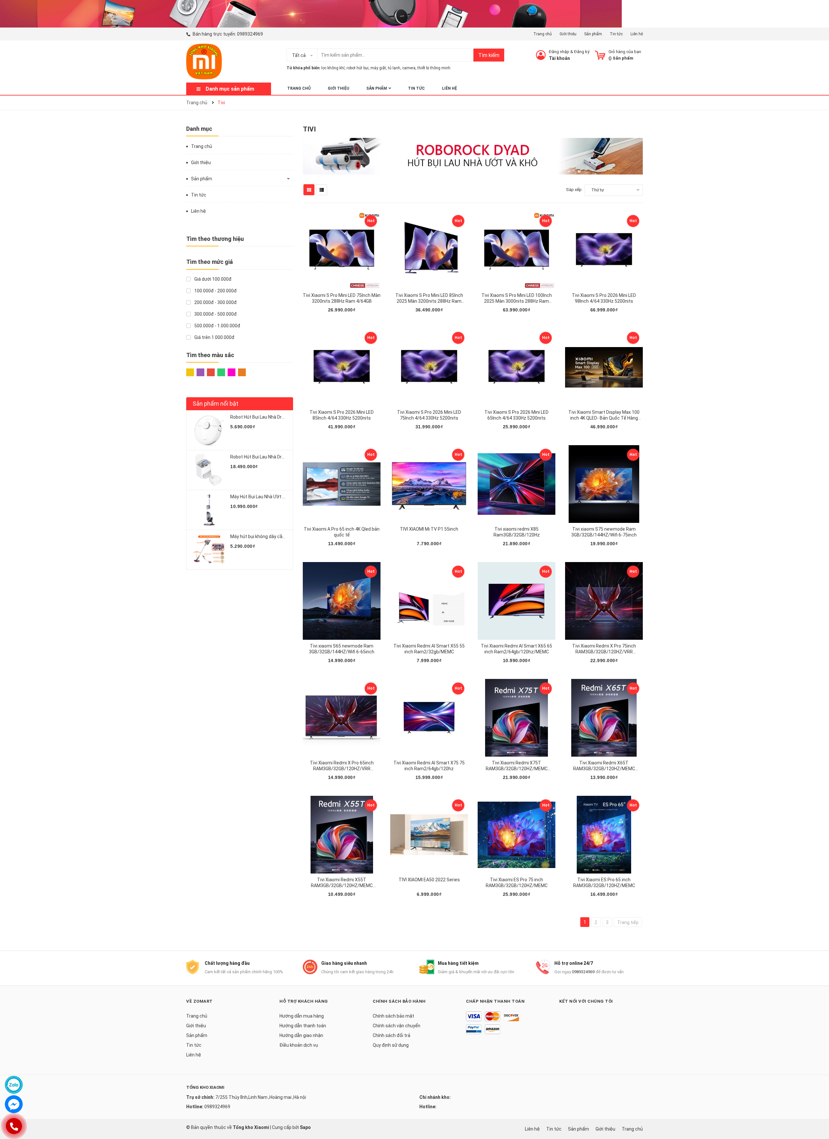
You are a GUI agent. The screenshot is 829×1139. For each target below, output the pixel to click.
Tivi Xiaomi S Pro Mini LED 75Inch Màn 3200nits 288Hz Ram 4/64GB (341, 298)
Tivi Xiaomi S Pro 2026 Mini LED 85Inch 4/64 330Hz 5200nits (342, 415)
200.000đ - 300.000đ (215, 302)
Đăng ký (581, 51)
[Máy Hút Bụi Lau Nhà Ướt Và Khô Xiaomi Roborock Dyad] (209, 510)
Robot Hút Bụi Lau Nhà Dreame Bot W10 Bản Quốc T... (285, 456)
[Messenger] (14, 1104)
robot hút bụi (357, 68)
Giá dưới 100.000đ (212, 279)
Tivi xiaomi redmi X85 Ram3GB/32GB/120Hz (517, 531)
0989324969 (250, 34)
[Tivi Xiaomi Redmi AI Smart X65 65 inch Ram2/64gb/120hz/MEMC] (516, 601)
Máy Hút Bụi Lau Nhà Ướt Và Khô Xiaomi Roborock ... (283, 496)
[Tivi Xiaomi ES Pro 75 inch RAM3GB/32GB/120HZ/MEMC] (516, 835)
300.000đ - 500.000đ (215, 314)
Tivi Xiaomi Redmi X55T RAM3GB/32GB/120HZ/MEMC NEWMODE (342, 885)
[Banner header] (311, 13)
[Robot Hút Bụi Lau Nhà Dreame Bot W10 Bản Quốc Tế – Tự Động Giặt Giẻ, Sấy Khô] (209, 470)
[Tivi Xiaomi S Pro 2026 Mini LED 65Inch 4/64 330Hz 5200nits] (516, 367)
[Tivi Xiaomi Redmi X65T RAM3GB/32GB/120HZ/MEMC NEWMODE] (604, 718)
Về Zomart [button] (199, 1001)
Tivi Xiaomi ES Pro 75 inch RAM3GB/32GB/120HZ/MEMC (517, 882)
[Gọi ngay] (14, 1126)
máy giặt (378, 68)
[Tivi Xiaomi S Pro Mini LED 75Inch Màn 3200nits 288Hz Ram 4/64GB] (341, 250)
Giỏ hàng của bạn (624, 51)
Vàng (191, 374)
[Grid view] (308, 189)
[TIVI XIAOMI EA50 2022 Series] (429, 835)
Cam (243, 374)
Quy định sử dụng (391, 1045)
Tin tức (616, 34)
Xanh (222, 374)
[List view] (321, 189)
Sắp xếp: (574, 189)
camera (408, 68)
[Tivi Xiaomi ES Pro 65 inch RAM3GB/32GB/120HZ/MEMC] (604, 835)
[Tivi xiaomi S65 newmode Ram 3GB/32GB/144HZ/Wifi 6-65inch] (341, 601)
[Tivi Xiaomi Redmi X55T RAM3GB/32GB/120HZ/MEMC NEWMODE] (341, 835)
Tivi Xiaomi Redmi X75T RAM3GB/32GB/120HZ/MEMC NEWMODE (517, 768)
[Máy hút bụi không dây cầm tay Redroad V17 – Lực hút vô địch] (209, 550)
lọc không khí (333, 68)
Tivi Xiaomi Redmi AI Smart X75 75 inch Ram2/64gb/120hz (429, 765)
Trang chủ (542, 34)
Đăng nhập (559, 51)
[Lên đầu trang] (818, 1108)
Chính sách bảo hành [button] (399, 1001)
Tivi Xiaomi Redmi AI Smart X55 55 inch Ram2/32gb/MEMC (429, 648)
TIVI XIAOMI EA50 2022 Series (429, 879)
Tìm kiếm (488, 55)
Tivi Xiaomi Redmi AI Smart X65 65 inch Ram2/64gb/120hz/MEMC (516, 648)
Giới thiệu (568, 34)
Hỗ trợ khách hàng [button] (303, 1001)
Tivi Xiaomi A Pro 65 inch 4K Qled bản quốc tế (342, 531)
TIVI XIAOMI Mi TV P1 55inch (429, 529)
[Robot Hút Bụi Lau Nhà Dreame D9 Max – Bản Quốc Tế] (209, 430)
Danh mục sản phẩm (230, 89)
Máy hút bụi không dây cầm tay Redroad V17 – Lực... (283, 536)
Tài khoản (559, 58)
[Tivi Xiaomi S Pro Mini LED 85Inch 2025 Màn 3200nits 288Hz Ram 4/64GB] (429, 250)
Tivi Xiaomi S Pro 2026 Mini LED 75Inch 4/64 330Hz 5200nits (429, 415)
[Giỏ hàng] (600, 55)
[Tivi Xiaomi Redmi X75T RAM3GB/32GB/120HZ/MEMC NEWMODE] (516, 718)
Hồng (233, 374)
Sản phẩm (593, 34)
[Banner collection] (473, 155)
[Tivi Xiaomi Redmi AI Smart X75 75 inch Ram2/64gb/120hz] (429, 718)
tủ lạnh (394, 68)
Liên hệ (636, 34)
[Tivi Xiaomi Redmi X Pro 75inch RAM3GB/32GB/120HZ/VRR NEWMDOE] (604, 601)
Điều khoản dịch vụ (298, 1045)
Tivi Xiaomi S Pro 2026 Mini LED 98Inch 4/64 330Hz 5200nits (604, 298)
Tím (202, 374)
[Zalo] (14, 1085)
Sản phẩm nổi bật (215, 403)
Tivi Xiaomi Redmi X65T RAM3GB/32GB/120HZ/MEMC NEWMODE (604, 768)
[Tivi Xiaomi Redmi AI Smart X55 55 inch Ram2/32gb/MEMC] (429, 601)
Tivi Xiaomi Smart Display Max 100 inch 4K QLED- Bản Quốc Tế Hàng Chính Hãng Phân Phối (604, 418)
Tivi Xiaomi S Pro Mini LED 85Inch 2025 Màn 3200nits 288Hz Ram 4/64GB (429, 301)
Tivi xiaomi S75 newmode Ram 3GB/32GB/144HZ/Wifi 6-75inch (604, 531)
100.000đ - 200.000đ (215, 290)
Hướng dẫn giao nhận (301, 1035)
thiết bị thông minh (433, 68)
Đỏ (212, 374)
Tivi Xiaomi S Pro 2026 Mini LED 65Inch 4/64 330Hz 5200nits (516, 415)
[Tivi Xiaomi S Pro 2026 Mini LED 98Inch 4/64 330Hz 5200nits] (604, 250)
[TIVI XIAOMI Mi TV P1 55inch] (429, 484)
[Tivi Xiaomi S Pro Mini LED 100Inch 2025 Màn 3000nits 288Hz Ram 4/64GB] (516, 250)
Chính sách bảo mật (393, 1016)
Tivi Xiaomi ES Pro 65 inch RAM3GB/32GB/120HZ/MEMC (604, 882)
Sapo (305, 1127)
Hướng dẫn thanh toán (302, 1025)
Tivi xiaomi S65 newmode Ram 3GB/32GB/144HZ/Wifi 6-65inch (341, 648)
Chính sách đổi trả (391, 1035)
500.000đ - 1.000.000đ (216, 325)
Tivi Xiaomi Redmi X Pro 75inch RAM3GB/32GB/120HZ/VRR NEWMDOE (604, 651)
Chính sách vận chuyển (396, 1025)
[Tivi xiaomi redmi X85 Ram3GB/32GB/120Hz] (516, 484)
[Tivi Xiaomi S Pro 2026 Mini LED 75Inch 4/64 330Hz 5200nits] (429, 367)
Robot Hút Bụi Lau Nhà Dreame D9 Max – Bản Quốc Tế (285, 417)
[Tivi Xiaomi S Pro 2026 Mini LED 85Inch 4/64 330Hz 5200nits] (341, 367)
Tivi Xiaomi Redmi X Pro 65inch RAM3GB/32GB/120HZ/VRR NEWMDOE (342, 768)
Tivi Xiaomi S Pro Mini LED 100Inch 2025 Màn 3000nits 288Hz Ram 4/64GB (517, 301)
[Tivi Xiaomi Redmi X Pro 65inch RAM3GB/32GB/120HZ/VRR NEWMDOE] (341, 718)
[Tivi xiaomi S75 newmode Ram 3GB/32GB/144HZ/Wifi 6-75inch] (604, 484)
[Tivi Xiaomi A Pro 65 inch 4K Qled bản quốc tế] (341, 484)
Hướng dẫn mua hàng (301, 1016)
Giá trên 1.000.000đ (213, 337)
